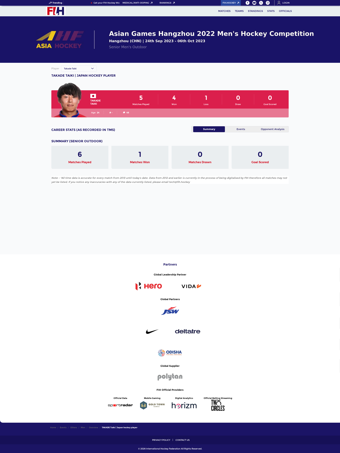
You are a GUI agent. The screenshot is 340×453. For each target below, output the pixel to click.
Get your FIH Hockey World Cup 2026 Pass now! (116, 3)
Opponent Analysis (272, 129)
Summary (209, 129)
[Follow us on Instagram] (268, 3)
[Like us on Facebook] (248, 3)
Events (241, 129)
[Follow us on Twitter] (261, 3)
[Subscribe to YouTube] (254, 3)
